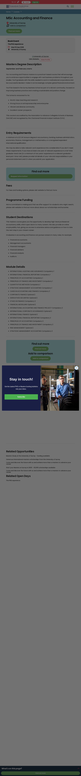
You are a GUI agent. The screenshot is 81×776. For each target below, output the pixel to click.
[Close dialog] (76, 368)
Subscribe (21, 397)
